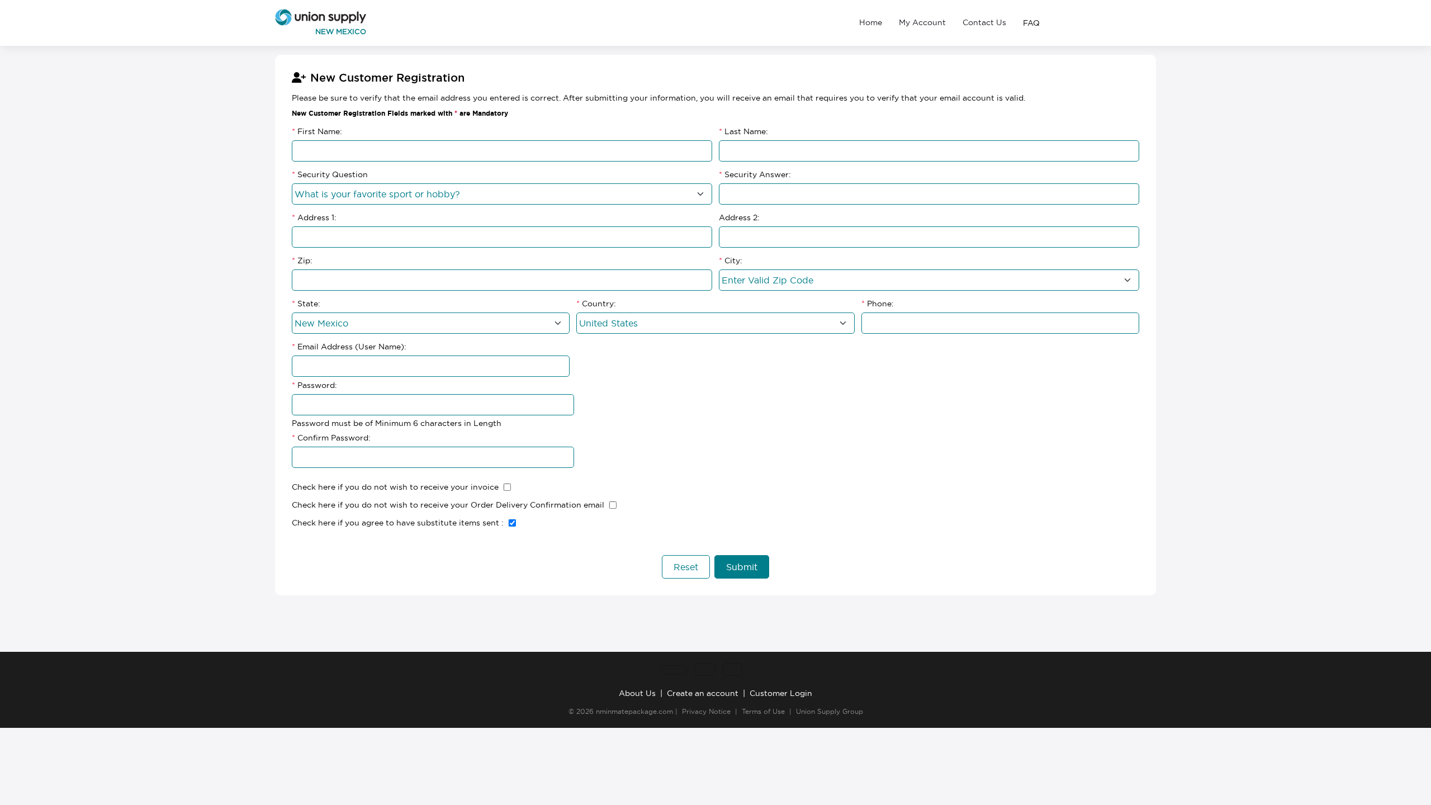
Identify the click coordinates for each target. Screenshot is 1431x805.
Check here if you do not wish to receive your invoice (395, 486)
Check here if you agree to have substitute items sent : (398, 522)
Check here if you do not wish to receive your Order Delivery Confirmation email (448, 504)
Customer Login (781, 693)
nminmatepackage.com (634, 711)
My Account (922, 22)
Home (870, 22)
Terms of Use (763, 711)
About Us (637, 693)
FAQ (1031, 22)
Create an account (702, 693)
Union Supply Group (829, 711)
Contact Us (984, 22)
